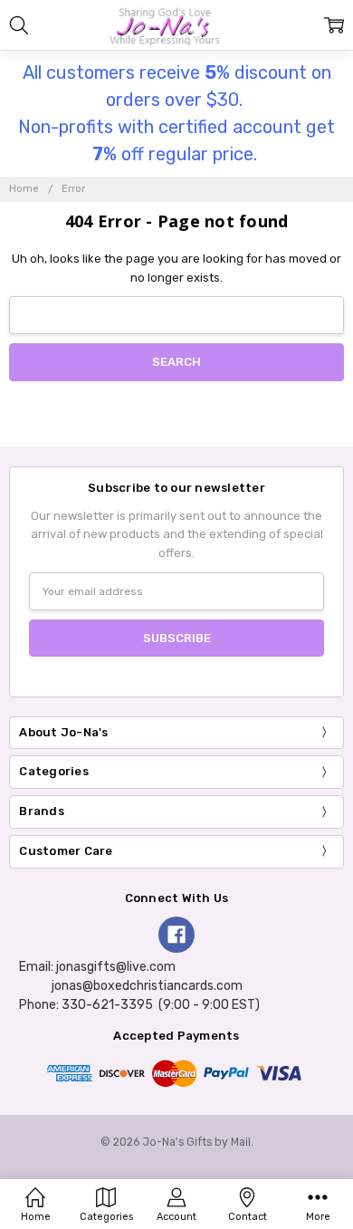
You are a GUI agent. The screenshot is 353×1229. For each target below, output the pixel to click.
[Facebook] (176, 935)
